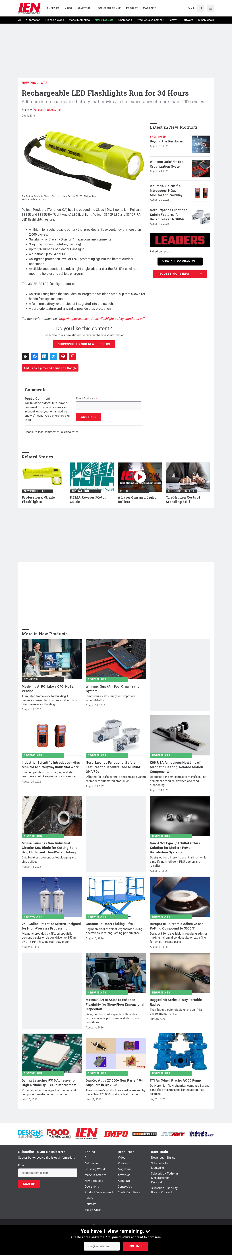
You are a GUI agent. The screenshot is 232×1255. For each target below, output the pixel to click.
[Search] (200, 8)
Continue (135, 1246)
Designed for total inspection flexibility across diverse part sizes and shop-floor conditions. (113, 1018)
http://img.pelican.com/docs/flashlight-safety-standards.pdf (102, 319)
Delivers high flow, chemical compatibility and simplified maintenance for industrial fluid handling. (180, 1090)
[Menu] (210, 8)
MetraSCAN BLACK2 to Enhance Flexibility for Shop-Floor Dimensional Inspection (115, 1004)
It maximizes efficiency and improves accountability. (110, 698)
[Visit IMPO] (115, 1133)
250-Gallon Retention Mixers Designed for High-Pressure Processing (51, 926)
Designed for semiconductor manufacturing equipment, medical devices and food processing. (178, 781)
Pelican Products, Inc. (47, 109)
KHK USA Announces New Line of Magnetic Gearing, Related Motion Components (176, 767)
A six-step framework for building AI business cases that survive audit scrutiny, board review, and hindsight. (49, 700)
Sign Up (29, 1184)
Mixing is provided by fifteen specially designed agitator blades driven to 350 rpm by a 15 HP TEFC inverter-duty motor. (50, 937)
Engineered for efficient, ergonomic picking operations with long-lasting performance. (114, 931)
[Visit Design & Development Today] (30, 1133)
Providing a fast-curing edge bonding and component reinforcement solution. (49, 1092)
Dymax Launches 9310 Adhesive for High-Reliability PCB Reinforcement (49, 1082)
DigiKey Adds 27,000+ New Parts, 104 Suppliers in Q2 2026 (114, 1082)
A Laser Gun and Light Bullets (137, 499)
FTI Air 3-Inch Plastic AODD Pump (175, 1080)
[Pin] (63, 356)
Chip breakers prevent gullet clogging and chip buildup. (49, 859)
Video (124, 491)
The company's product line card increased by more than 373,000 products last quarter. (115, 1092)
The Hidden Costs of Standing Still (183, 499)
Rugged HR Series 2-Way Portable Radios (176, 1002)
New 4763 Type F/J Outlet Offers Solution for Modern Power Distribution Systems (175, 847)
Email (21, 1165)
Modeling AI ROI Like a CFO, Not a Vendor (48, 688)
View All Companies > (180, 261)
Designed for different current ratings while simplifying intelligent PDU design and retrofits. (178, 861)
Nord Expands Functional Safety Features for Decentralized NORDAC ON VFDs (169, 214)
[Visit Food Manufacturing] (59, 1133)
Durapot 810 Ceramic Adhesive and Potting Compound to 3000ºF (177, 926)
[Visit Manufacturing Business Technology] (201, 1133)
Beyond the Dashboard (167, 141)
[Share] (34, 356)
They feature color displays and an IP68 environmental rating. (176, 1011)
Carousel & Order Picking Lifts (109, 924)
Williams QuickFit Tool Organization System (167, 164)
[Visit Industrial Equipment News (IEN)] (86, 1133)
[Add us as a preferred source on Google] (72, 356)
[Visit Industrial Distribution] (144, 1133)
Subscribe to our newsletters (84, 344)
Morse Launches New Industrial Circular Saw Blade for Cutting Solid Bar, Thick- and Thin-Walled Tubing (50, 847)
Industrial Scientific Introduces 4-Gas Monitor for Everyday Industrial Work (166, 190)
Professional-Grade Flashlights (38, 499)
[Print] (25, 356)
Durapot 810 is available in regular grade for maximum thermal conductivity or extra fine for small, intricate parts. (178, 937)
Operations (80, 491)
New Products (34, 83)
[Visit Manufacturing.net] (173, 1133)
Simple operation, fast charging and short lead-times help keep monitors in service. (49, 774)
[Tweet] (53, 356)
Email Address (86, 398)
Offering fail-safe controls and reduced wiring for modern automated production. (116, 779)
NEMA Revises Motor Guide (88, 499)
